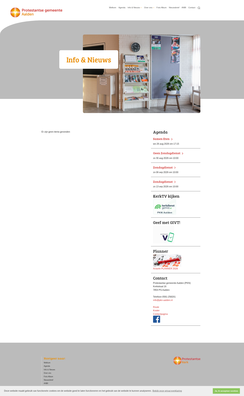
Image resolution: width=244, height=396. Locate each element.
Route (156, 307)
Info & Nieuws (134, 7)
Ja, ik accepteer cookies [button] (226, 391)
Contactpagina (160, 314)
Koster (156, 310)
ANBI (184, 7)
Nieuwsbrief (174, 7)
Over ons (148, 7)
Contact (191, 7)
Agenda (121, 7)
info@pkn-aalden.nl (163, 300)
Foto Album (161, 7)
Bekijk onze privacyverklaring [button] (167, 391)
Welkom (112, 7)
